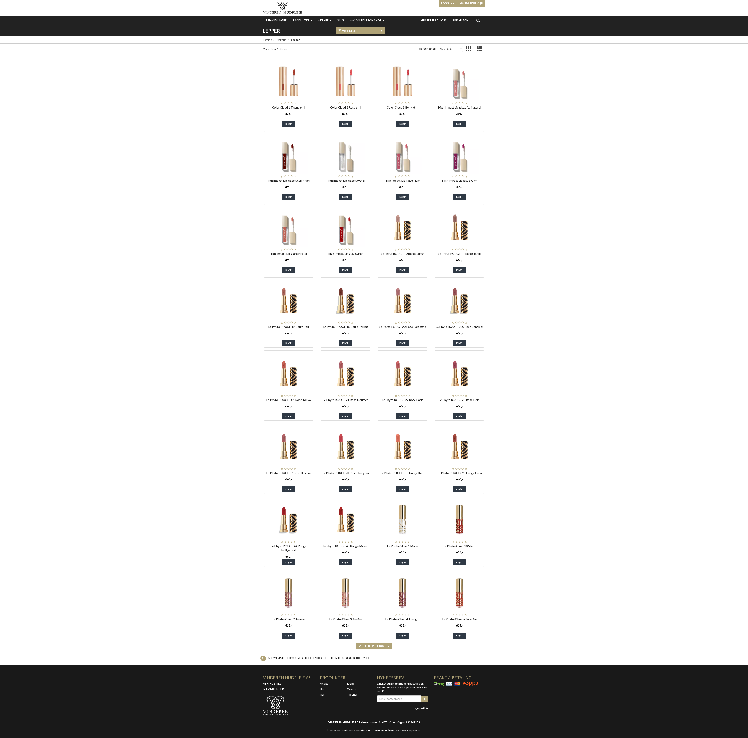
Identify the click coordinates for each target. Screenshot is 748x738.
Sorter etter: (427, 48)
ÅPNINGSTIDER (273, 683)
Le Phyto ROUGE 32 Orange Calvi (459, 473)
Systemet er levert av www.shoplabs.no (397, 730)
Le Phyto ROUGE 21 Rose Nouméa (345, 400)
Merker (323, 20)
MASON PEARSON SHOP (366, 20)
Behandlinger (276, 20)
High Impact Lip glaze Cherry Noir (288, 180)
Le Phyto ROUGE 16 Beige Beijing (345, 326)
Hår (322, 694)
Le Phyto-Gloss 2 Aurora (288, 619)
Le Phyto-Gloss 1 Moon (402, 546)
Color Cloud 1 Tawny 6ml (288, 107)
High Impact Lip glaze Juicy (459, 180)
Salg (340, 20)
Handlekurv (469, 3)
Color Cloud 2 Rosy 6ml (345, 107)
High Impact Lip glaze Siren (345, 253)
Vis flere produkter (374, 646)
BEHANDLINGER (273, 689)
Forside (267, 39)
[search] (478, 20)
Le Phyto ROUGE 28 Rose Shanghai (345, 473)
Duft (323, 689)
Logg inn (448, 3)
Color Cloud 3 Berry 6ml (402, 107)
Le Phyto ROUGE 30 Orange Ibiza (402, 473)
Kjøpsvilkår (421, 708)
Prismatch (460, 20)
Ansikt (324, 683)
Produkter (301, 20)
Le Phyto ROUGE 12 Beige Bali (288, 326)
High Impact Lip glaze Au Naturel (459, 107)
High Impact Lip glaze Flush (402, 180)
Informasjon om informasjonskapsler (349, 730)
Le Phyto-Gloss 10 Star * (459, 546)
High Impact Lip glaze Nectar (288, 253)
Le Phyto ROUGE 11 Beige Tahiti (459, 253)
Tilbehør (352, 694)
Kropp (351, 683)
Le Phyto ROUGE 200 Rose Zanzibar (459, 326)
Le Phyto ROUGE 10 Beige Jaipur (402, 253)
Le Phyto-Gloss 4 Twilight (402, 619)
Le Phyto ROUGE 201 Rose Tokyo (288, 400)
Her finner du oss (434, 20)
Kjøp (288, 123)
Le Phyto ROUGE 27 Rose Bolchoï (288, 473)
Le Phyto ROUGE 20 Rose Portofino (402, 326)
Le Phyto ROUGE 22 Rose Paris (402, 400)
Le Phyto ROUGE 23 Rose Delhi (459, 400)
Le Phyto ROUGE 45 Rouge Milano (345, 546)
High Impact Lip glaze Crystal (345, 180)
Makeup (281, 39)
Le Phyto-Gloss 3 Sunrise (345, 619)
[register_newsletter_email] (424, 699)
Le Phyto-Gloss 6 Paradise (459, 619)
